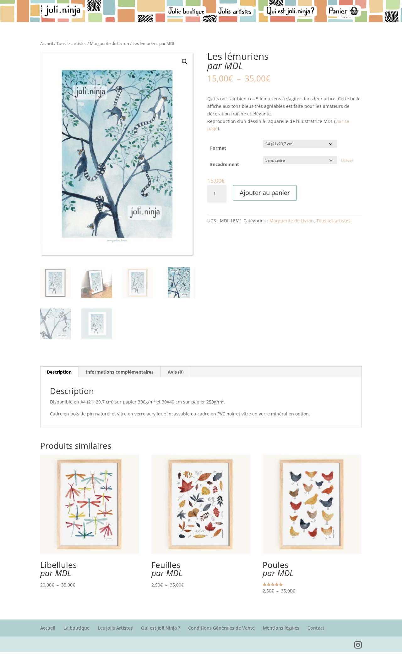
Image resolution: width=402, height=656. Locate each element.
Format (218, 148)
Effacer (347, 160)
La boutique (76, 628)
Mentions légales (281, 628)
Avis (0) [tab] (176, 372)
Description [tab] (59, 372)
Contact (315, 628)
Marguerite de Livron (109, 43)
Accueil (46, 43)
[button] (184, 61)
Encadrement (224, 164)
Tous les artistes (71, 43)
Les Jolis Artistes (115, 628)
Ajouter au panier (265, 192)
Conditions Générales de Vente (221, 628)
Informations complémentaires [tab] (120, 372)
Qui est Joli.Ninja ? (160, 628)
